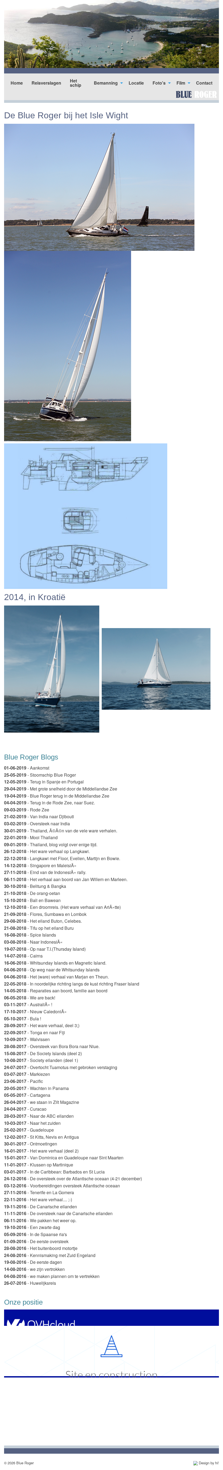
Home (17, 83)
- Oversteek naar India (37, 823)
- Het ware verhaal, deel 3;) (41, 1025)
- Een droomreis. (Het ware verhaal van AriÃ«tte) (62, 907)
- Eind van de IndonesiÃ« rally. (45, 872)
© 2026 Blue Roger (19, 1462)
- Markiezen (27, 1074)
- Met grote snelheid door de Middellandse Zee (60, 789)
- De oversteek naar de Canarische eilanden (58, 1213)
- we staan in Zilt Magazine (41, 1102)
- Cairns (23, 956)
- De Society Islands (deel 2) (43, 1053)
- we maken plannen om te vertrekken (52, 1276)
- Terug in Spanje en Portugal (44, 782)
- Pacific (23, 1081)
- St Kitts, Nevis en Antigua (41, 1137)
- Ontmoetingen (30, 1144)
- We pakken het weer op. (40, 1220)
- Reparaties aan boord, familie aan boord (55, 990)
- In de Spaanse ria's (35, 1234)
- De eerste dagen (33, 1262)
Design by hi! (208, 1462)
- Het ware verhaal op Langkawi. (47, 851)
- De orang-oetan (32, 893)
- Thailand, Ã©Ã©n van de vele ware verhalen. (60, 830)
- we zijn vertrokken (34, 1269)
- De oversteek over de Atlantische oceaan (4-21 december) (73, 1178)
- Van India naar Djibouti (39, 816)
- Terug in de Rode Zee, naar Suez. (49, 802)
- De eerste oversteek (36, 1241)
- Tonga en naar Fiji (34, 1032)
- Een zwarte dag (32, 1227)
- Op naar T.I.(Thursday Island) (45, 949)
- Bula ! (22, 1018)
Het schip (75, 83)
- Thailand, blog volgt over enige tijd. (50, 844)
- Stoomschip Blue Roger (40, 775)
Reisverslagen (46, 83)
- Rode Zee (26, 810)
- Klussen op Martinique (38, 1165)
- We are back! (29, 998)
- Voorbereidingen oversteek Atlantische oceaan (62, 1185)
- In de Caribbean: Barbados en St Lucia (54, 1172)
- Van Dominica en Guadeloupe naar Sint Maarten (63, 1157)
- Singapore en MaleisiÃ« (40, 865)
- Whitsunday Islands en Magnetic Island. (55, 963)
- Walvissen (27, 1039)
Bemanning (106, 83)
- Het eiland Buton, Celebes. (43, 921)
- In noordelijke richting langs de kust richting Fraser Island (71, 984)
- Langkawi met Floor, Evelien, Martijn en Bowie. (62, 858)
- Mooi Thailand (31, 837)
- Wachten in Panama (36, 1088)
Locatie (136, 83)
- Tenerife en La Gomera (39, 1192)
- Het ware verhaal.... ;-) (38, 1199)
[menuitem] (16, 83)
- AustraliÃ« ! (28, 1004)
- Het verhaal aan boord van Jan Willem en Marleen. (66, 879)
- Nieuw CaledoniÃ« (35, 1011)
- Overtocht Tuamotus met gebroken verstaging (60, 1067)
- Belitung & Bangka (35, 886)
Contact (204, 83)
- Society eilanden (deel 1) (41, 1060)
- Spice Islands (30, 935)
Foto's (159, 83)
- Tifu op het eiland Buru (39, 928)
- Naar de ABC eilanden (39, 1116)
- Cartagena (27, 1095)
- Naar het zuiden (32, 1123)
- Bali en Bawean (32, 900)
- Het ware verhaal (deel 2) (41, 1151)
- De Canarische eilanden (40, 1206)
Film (180, 83)
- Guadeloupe (29, 1130)
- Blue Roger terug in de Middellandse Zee (56, 796)
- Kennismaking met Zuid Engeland (49, 1255)
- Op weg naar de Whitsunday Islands (52, 969)
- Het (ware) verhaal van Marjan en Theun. (56, 977)
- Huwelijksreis (30, 1283)
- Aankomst (26, 768)
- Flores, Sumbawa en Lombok (45, 914)
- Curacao (25, 1109)
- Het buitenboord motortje (41, 1248)
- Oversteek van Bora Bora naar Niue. (52, 1046)
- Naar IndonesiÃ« (33, 942)
